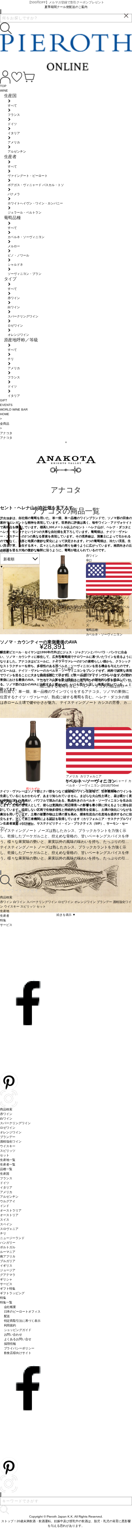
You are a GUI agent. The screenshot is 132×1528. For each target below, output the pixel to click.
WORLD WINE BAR (14, 409)
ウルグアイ (7, 1201)
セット (4, 1155)
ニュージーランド (12, 1238)
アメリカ (6, 1192)
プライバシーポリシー (19, 1348)
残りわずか (33, 788)
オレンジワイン (10, 1132)
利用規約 (10, 1325)
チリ (3, 1233)
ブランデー (7, 1137)
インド (4, 1206)
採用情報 (10, 1343)
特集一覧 (6, 1302)
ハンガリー (7, 1242)
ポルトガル (7, 1247)
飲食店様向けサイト (18, 1353)
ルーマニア (7, 1251)
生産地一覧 (7, 1160)
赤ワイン (6, 1114)
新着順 (8, 559)
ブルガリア (7, 1261)
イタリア (6, 1187)
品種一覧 (6, 1169)
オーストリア (9, 1215)
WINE (4, 90)
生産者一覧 (7, 1164)
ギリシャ (6, 1279)
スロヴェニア (9, 1228)
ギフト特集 (7, 1288)
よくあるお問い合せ (18, 1339)
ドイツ (4, 1183)
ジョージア (7, 1270)
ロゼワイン (7, 1127)
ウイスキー (7, 1146)
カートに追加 (64, 668)
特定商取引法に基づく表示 (22, 1320)
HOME (4, 414)
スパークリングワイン (15, 1123)
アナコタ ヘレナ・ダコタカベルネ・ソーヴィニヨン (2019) (108, 611)
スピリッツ (7, 1150)
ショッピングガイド (18, 1330)
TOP (3, 86)
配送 (7, 1316)
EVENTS (6, 405)
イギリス (6, 1265)
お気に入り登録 (59, 660)
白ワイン (6, 1118)
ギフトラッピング (12, 1293)
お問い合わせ (13, 1334)
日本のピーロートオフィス (22, 1311)
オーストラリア (10, 1210)
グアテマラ (7, 1274)
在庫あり (62, 604)
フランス (6, 1178)
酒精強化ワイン (10, 1141)
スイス (4, 1219)
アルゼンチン (9, 1196)
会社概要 (10, 1307)
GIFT (3, 400)
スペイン (6, 1224)
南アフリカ (7, 1256)
